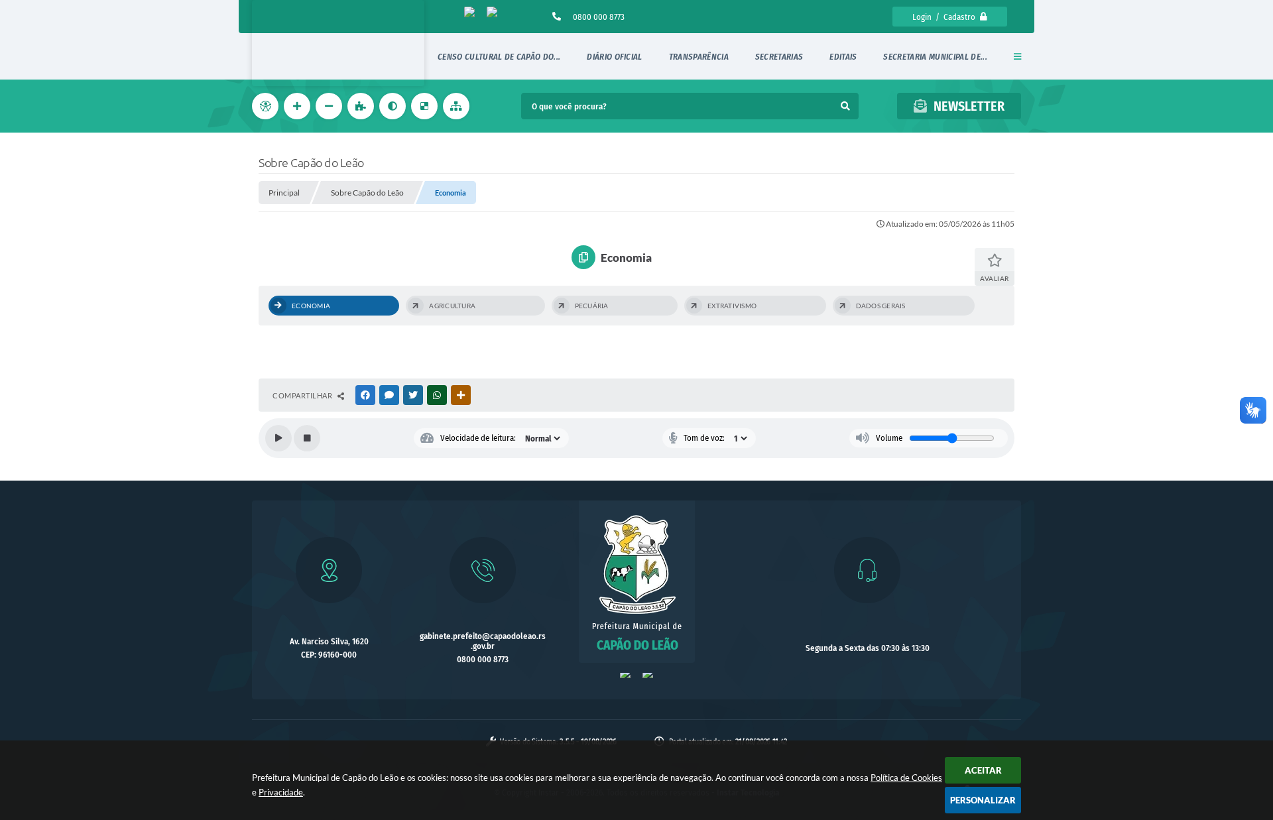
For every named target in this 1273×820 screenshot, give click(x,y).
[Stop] (307, 438)
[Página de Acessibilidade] (266, 106)
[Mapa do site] (457, 106)
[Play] (278, 438)
